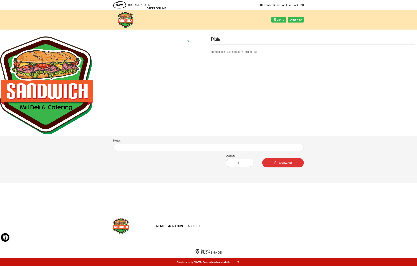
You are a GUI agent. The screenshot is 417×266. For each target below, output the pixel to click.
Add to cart (285, 163)
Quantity (230, 155)
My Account (176, 226)
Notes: (117, 140)
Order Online (156, 8)
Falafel (216, 39)
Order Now (296, 19)
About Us (194, 226)
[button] (5, 237)
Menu (160, 226)
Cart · (280, 19)
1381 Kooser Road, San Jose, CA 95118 (280, 5)
